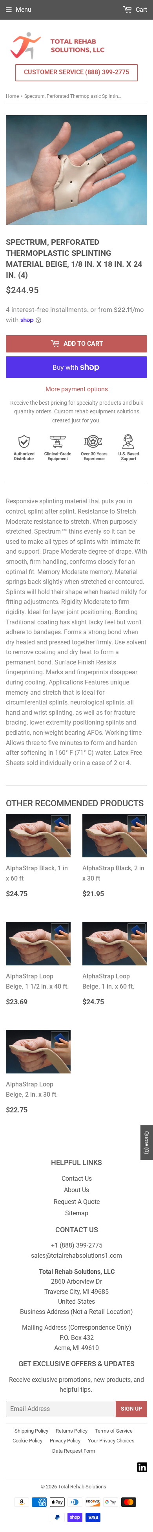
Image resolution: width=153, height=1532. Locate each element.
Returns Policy (71, 1431)
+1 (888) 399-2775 (76, 1245)
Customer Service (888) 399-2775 (76, 72)
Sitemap (76, 1213)
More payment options (77, 389)
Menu (23, 9)
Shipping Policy (31, 1431)
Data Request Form (73, 1451)
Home (12, 96)
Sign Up (131, 1408)
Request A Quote (77, 1201)
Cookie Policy (27, 1441)
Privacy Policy (65, 1441)
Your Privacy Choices (111, 1441)
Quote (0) (147, 1142)
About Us (76, 1190)
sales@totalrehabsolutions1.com (76, 1255)
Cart (140, 9)
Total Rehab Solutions (82, 1487)
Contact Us (77, 1178)
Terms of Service (114, 1431)
